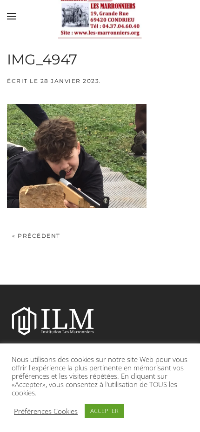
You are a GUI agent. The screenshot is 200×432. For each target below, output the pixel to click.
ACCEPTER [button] (104, 411)
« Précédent (36, 235)
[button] (11, 16)
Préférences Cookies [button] (46, 411)
